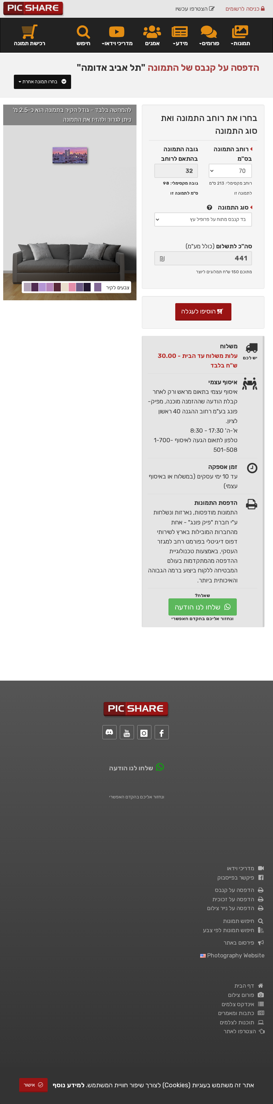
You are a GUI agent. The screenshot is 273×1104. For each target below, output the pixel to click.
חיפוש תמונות (240, 921)
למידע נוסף (69, 1085)
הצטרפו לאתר (241, 1031)
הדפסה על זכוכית (234, 899)
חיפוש (83, 43)
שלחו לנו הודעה (198, 607)
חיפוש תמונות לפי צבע (230, 930)
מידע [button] (182, 43)
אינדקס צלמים (239, 1004)
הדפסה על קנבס (236, 890)
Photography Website (235, 955)
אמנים (152, 43)
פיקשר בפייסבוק (237, 877)
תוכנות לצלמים (238, 1022)
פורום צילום (242, 995)
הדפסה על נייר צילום (232, 908)
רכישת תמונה (29, 43)
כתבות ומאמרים (237, 1013)
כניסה (243, 8)
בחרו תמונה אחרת (40, 82)
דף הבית (245, 985)
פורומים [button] (210, 43)
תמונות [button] (242, 43)
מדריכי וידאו (242, 868)
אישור (30, 1085)
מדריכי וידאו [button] (119, 43)
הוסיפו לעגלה (199, 311)
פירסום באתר (240, 942)
